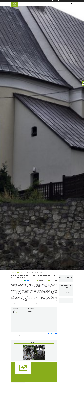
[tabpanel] (28, 352)
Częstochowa (61, 302)
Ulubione (65, 0)
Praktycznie (50, 3)
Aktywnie (33, 3)
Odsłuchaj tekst (41, 280)
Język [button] (61, 0)
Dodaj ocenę (23, 335)
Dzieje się (55, 3)
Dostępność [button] (55, 0)
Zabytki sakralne (36, 309)
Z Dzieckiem (38, 3)
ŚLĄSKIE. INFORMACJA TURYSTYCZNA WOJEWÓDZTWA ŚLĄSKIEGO (21, 0)
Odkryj (28, 3)
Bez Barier (44, 3)
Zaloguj (70, 0)
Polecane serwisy (65, 3)
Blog (59, 3)
